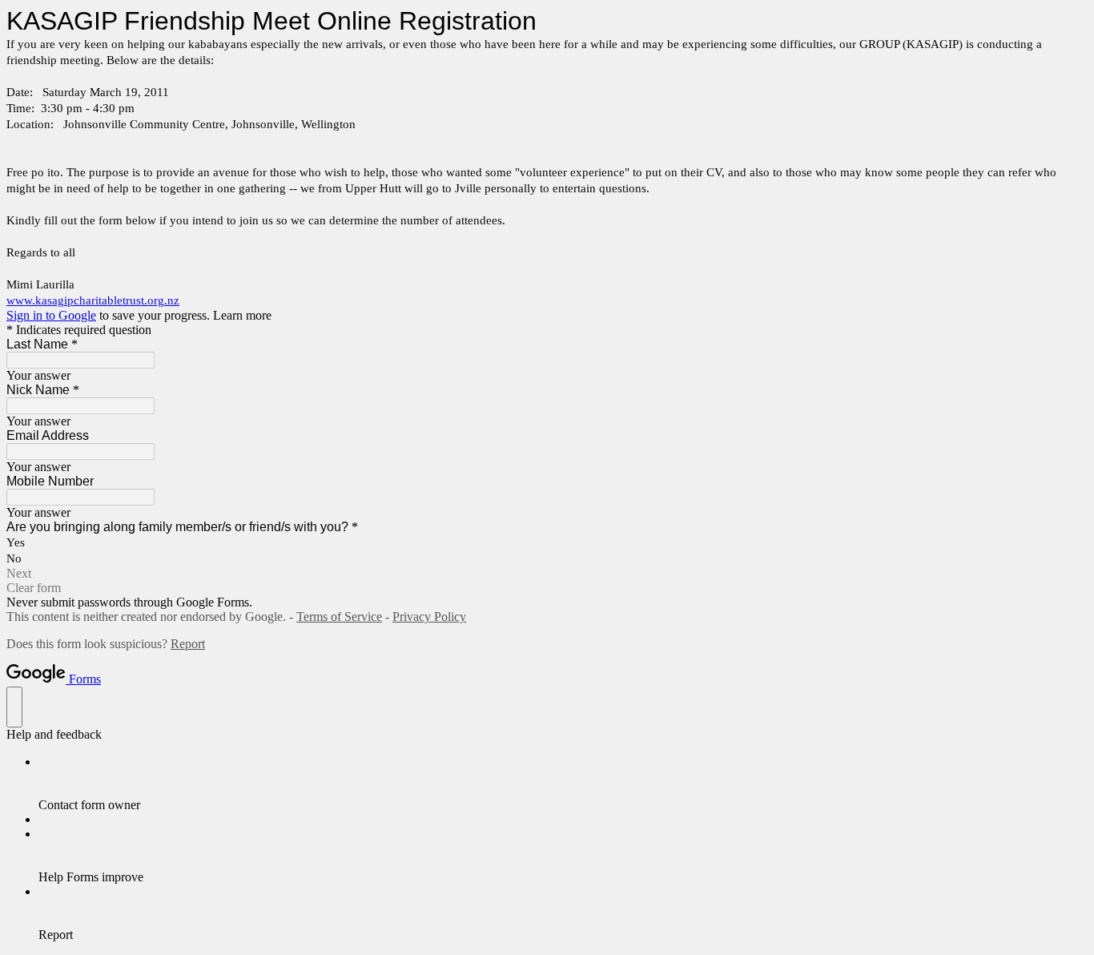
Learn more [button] (242, 315)
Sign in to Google (51, 315)
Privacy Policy (429, 616)
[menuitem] (563, 783)
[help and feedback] (14, 707)
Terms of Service (339, 616)
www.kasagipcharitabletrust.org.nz (92, 300)
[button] (547, 573)
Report (188, 644)
